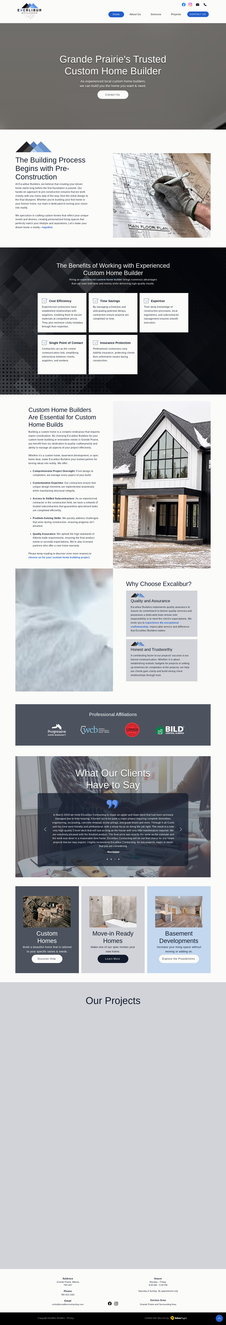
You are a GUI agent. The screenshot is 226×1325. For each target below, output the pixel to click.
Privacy (70, 1318)
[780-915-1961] (205, 5)
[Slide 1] (107, 859)
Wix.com (161, 1318)
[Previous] (45, 829)
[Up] (219, 1318)
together (47, 227)
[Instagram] (190, 4)
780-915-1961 (68, 1294)
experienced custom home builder (101, 279)
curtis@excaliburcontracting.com (68, 1304)
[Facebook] (183, 4)
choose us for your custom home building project (59, 557)
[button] (156, 14)
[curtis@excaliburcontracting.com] (197, 5)
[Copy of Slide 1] (111, 859)
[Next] (180, 829)
